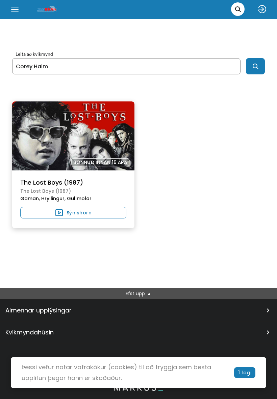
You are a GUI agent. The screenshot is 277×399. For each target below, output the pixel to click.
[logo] (47, 9)
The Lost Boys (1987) (51, 182)
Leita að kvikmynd (34, 54)
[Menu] (15, 9)
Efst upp (136, 293)
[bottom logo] (138, 389)
